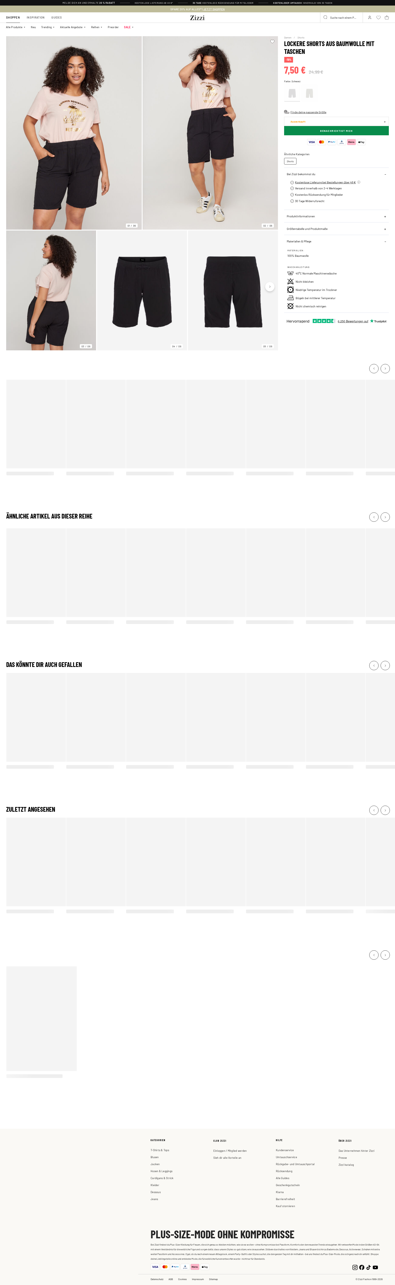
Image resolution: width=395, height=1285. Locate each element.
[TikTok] (368, 1266)
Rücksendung (284, 1171)
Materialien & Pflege (299, 241)
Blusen (155, 1157)
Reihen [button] (95, 27)
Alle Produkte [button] (14, 27)
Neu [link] (33, 27)
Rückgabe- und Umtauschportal (295, 1164)
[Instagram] (355, 1266)
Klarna (280, 1192)
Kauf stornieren (285, 1206)
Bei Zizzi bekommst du (301, 174)
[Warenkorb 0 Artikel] (387, 17)
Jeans (154, 1199)
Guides (56, 17)
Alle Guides (282, 1178)
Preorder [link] (113, 27)
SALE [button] (127, 27)
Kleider (155, 1185)
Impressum (198, 1279)
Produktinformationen (301, 216)
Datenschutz (157, 1279)
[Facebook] (361, 1266)
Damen (288, 37)
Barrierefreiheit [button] (285, 1199)
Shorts (300, 37)
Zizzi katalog (346, 1164)
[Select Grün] (310, 93)
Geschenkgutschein (288, 1185)
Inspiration (36, 17)
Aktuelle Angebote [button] (71, 27)
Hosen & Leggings (161, 1171)
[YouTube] (375, 1266)
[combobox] (341, 17)
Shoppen (13, 17)
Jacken (155, 1164)
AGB (170, 1279)
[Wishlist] (272, 41)
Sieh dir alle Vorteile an (227, 1157)
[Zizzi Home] (197, 17)
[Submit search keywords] (326, 17)
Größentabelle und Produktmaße (307, 228)
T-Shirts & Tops (160, 1150)
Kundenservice (285, 1150)
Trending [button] (46, 27)
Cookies (182, 1279)
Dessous (156, 1192)
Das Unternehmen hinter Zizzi (356, 1150)
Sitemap (213, 1279)
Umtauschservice (286, 1157)
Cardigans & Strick (162, 1178)
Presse (343, 1157)
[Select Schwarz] (292, 93)
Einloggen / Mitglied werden (230, 1150)
